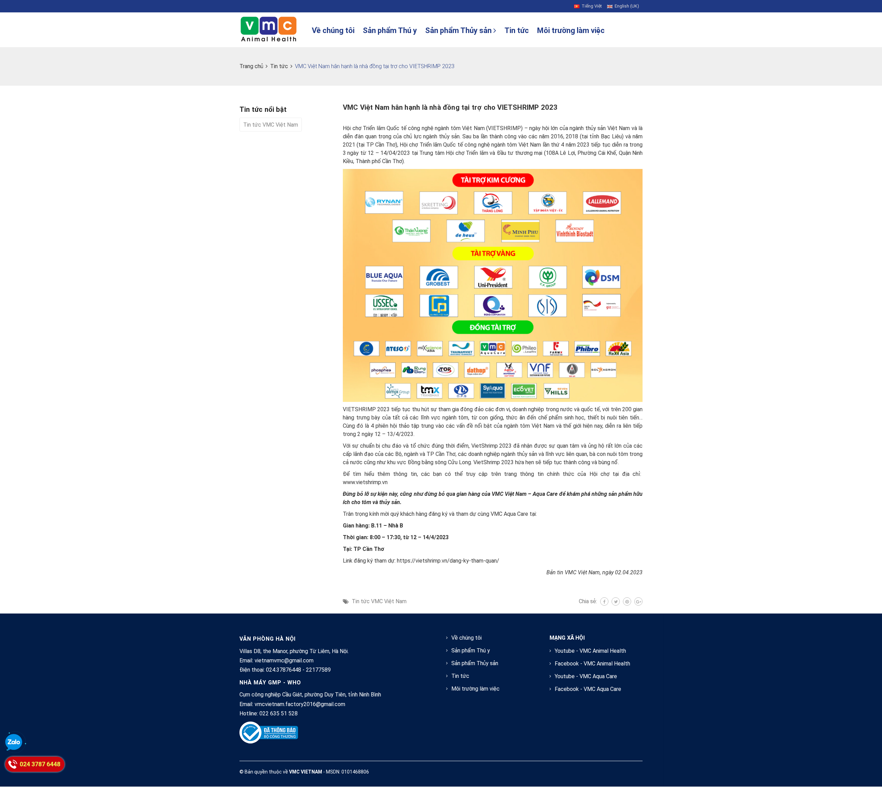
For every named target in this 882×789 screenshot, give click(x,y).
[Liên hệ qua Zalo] (13, 742)
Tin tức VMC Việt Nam (379, 601)
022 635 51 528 (278, 713)
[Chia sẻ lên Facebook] (604, 601)
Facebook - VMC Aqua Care (588, 689)
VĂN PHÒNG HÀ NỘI (267, 639)
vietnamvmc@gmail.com (284, 660)
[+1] (638, 601)
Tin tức (516, 30)
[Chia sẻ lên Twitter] (616, 601)
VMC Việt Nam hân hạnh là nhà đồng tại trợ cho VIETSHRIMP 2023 (450, 107)
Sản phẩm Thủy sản (459, 30)
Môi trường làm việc (571, 30)
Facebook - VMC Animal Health (592, 663)
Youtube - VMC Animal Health (590, 651)
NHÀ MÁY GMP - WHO (270, 682)
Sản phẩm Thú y (390, 30)
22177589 (318, 670)
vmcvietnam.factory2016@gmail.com (300, 704)
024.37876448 (283, 670)
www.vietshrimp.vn (365, 482)
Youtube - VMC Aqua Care (586, 676)
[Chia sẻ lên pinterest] (627, 601)
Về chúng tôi (333, 30)
